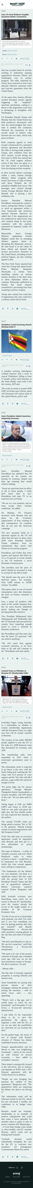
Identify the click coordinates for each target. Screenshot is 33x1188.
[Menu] (1, 3)
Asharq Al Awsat (12, 49)
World (3, 9)
